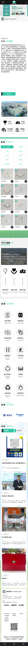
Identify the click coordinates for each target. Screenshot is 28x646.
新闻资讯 (14, 605)
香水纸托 (7, 155)
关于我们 (21, 605)
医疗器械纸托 (7, 164)
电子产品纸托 (7, 146)
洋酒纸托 (7, 159)
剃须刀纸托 (21, 151)
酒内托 (7, 151)
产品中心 (6, 605)
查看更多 (21, 164)
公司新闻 (6, 430)
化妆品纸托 (21, 146)
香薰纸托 (21, 155)
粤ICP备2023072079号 (8, 637)
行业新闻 (19, 430)
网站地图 (20, 639)
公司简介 (21, 613)
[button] (11, 15)
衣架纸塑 (21, 159)
